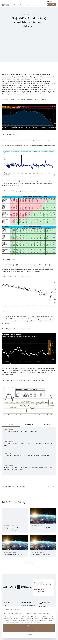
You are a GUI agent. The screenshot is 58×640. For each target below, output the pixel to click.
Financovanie (25, 5)
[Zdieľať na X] (49, 487)
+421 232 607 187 (41, 592)
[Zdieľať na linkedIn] (54, 487)
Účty (20, 5)
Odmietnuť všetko (29, 630)
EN (54, 1)
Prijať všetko (29, 626)
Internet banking (51, 4)
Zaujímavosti (47, 424)
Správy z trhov (29, 424)
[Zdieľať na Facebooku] (44, 487)
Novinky (11, 424)
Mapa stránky (42, 606)
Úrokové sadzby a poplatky (28, 605)
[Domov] (6, 5)
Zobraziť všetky (29, 563)
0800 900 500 (50, 1)
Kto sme (6, 605)
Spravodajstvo (32, 5)
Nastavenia (29, 634)
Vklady (17, 5)
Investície (13, 5)
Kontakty (38, 5)
